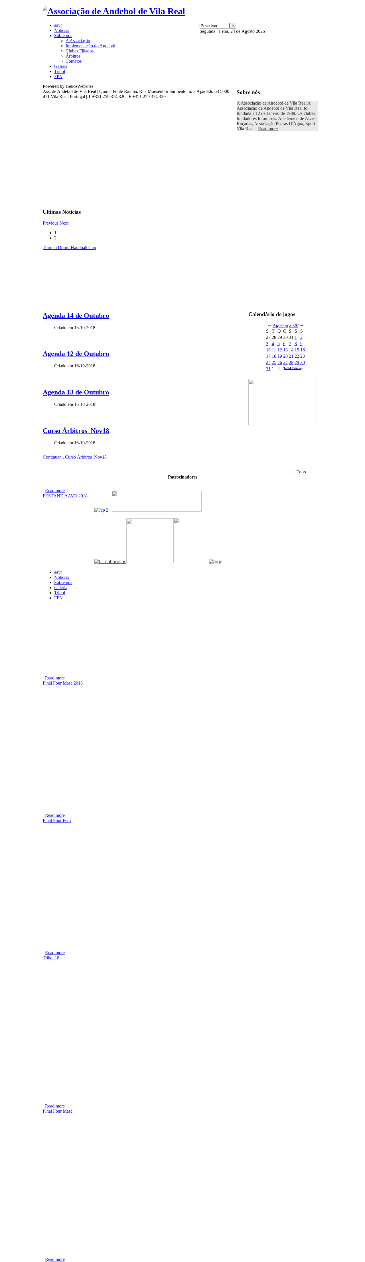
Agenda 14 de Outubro (76, 315)
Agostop (280, 325)
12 (279, 349)
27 (285, 362)
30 (302, 362)
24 (268, 362)
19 (279, 356)
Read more (268, 128)
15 (297, 349)
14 (291, 349)
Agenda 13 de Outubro (76, 392)
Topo (301, 471)
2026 (293, 325)
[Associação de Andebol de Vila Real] (114, 11)
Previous (50, 223)
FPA (58, 597)
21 (291, 356)
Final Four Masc (57, 1111)
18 (274, 356)
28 (291, 362)
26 (279, 362)
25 (274, 362)
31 (268, 368)
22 (297, 356)
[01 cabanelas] (110, 561)
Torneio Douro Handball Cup (69, 247)
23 (302, 356)
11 (274, 349)
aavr (58, 572)
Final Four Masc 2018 (63, 683)
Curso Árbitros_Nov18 (76, 430)
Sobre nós (63, 582)
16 (302, 349)
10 (268, 349)
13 (285, 349)
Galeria (60, 587)
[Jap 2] (101, 510)
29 (297, 362)
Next (64, 223)
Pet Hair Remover (292, 368)
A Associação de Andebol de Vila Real (272, 103)
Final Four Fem (57, 820)
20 (285, 356)
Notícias (61, 577)
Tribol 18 (51, 957)
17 (268, 356)
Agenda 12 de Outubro (76, 353)
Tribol (59, 592)
